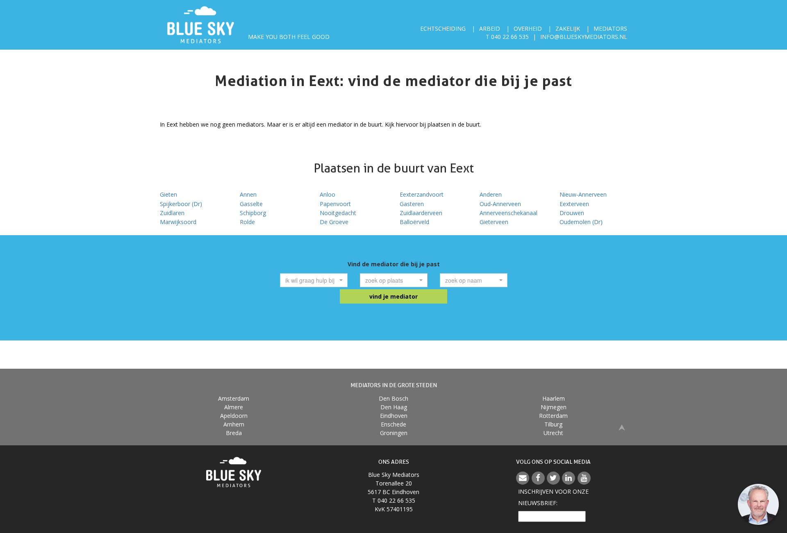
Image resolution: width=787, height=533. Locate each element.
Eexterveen (574, 204)
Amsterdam (233, 398)
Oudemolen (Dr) (581, 222)
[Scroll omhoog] (622, 427)
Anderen (491, 194)
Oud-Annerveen (500, 204)
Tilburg (553, 424)
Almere (233, 407)
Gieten (168, 194)
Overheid (528, 28)
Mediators (610, 28)
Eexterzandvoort (422, 194)
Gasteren (412, 204)
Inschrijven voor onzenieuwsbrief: (553, 497)
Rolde (247, 222)
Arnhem (233, 424)
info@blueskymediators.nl (583, 37)
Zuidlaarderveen (421, 213)
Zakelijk (567, 28)
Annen (248, 194)
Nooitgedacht (338, 213)
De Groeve (334, 222)
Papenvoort (335, 204)
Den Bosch (393, 398)
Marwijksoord (178, 222)
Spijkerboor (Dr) (181, 204)
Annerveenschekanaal (508, 213)
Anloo (327, 194)
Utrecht (553, 433)
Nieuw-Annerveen (583, 194)
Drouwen (572, 213)
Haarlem (553, 398)
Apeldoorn (234, 416)
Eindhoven (393, 416)
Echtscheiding (443, 28)
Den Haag (393, 407)
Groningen (393, 433)
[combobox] (314, 280)
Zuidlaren (172, 213)
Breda (234, 433)
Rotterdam (553, 416)
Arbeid (489, 28)
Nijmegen (553, 407)
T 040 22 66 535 (507, 37)
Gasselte (251, 204)
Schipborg (253, 213)
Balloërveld (414, 222)
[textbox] (311, 280)
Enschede (393, 424)
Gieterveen (494, 222)
